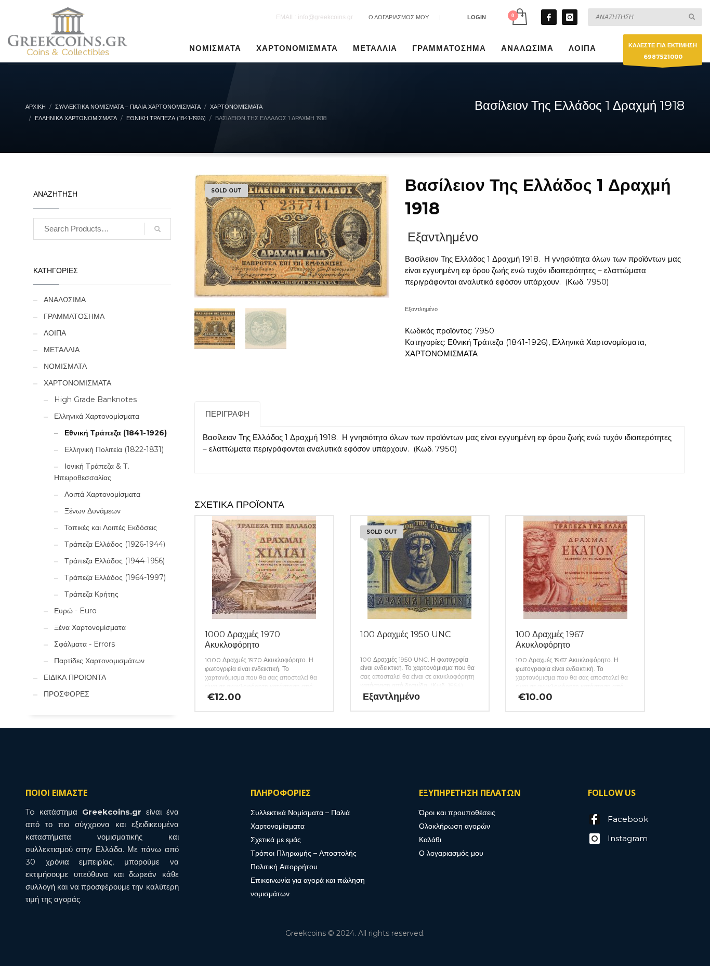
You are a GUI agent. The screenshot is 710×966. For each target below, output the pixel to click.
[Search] (157, 229)
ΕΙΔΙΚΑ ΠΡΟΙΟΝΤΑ (75, 677)
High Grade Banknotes (95, 399)
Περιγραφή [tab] (227, 414)
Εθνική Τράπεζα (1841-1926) (498, 342)
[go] (692, 16)
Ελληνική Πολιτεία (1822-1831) (114, 449)
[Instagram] (569, 17)
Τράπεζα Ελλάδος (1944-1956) (114, 560)
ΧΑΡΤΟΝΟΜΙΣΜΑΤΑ (441, 353)
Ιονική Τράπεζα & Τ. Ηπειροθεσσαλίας (91, 471)
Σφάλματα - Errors (84, 644)
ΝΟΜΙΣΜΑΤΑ (65, 366)
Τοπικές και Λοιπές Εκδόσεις (110, 527)
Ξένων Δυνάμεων (92, 511)
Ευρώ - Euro (75, 610)
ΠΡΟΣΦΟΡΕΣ (66, 694)
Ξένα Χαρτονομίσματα (90, 627)
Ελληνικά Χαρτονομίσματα (598, 342)
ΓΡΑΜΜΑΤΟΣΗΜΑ (74, 316)
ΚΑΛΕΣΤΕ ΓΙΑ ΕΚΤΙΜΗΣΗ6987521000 (662, 51)
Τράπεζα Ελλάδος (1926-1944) (114, 544)
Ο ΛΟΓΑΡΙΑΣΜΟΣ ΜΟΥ (399, 17)
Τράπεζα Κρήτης (91, 594)
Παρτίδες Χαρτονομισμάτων (99, 660)
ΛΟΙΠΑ (55, 333)
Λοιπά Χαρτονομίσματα (102, 494)
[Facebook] (549, 17)
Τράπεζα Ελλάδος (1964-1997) (115, 577)
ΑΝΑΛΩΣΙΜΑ (65, 299)
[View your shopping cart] (519, 17)
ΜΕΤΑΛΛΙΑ (62, 349)
